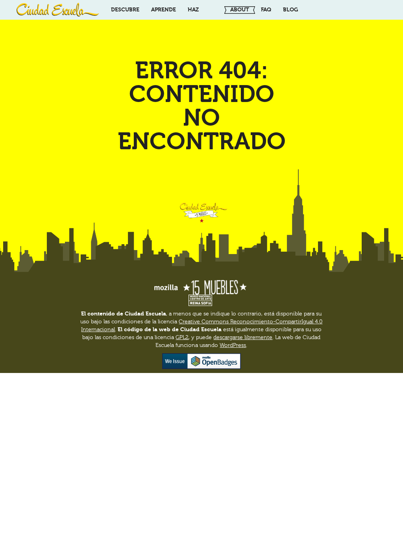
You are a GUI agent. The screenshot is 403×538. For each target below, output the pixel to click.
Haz (193, 9)
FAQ (266, 9)
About (239, 9)
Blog (290, 9)
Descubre (125, 9)
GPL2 (182, 337)
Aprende (163, 9)
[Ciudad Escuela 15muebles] (58, 10)
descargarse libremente (242, 337)
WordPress (233, 345)
